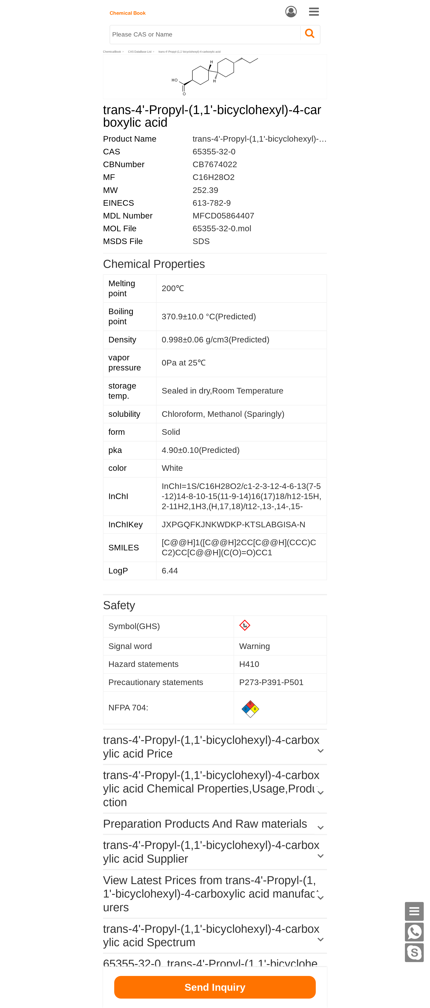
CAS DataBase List (139, 51)
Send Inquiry (215, 987)
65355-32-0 (214, 151)
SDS (201, 241)
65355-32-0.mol (222, 228)
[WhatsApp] (414, 932)
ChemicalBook (112, 51)
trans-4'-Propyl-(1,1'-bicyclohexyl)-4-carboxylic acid (190, 51)
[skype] (414, 952)
